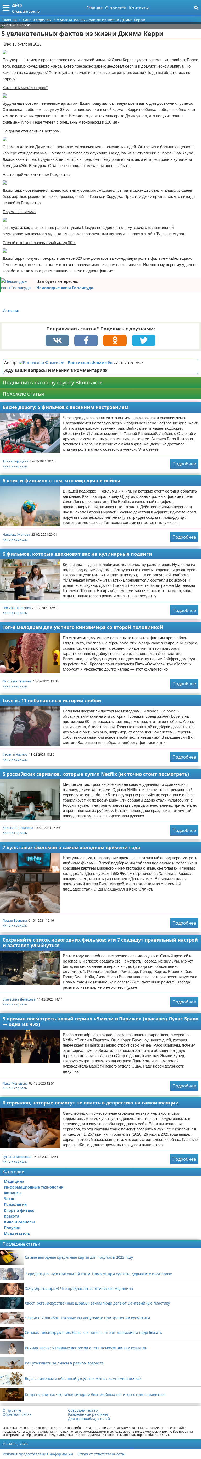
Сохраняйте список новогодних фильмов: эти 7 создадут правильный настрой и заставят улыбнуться (100, 942)
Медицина (14, 1181)
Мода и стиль (17, 1233)
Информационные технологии (34, 1187)
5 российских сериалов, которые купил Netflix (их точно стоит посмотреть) (96, 774)
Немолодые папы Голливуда (64, 287)
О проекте (115, 8)
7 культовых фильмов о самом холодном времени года (71, 847)
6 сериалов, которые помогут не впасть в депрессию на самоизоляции (91, 1102)
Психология (15, 1204)
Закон (9, 1198)
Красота (11, 1216)
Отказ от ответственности (101, 1453)
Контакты (139, 8)
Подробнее (184, 464)
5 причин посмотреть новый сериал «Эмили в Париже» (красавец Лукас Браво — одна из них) (100, 1021)
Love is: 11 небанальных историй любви (52, 700)
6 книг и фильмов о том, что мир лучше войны (61, 480)
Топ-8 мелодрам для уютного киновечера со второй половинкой (83, 627)
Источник (11, 310)
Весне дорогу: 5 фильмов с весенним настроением (66, 407)
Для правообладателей (89, 1419)
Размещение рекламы (88, 1414)
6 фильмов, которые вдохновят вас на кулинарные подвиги (77, 554)
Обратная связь (17, 1414)
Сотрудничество (83, 1410)
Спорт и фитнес (19, 1210)
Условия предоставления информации (38, 1453)
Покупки (12, 1227)
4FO (17, 5)
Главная (94, 8)
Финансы (12, 1192)
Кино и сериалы (15, 466)
